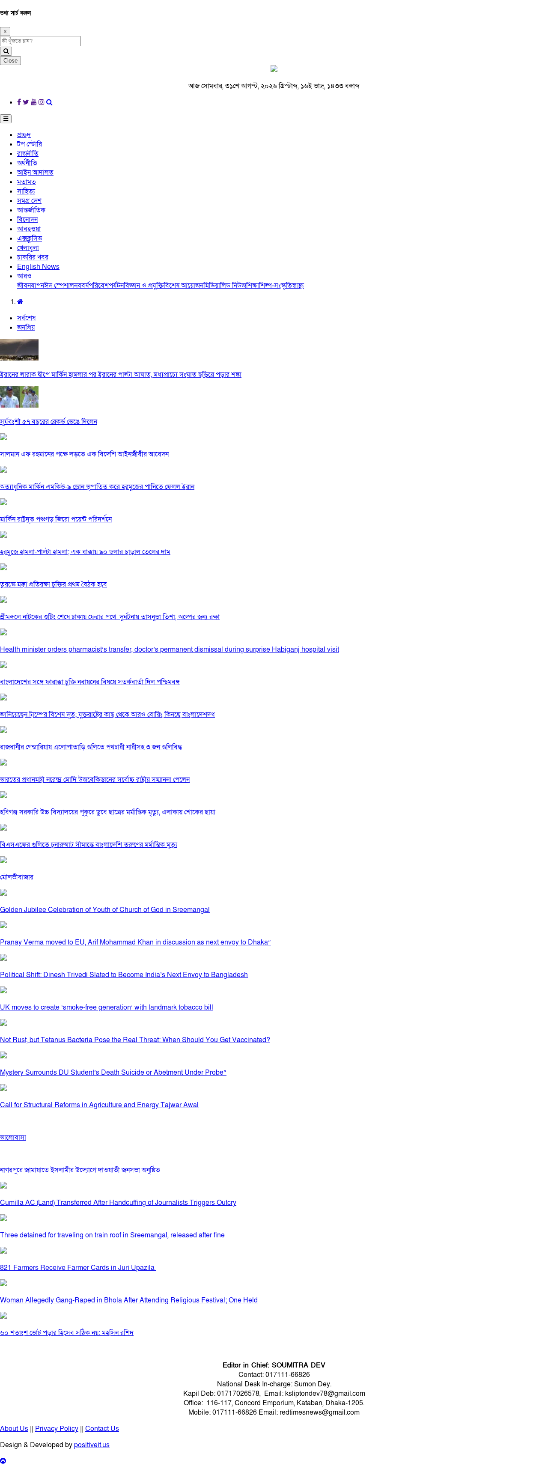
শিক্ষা (252, 285)
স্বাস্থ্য (298, 285)
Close (10, 60)
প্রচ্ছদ (24, 135)
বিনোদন (27, 219)
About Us (14, 1428)
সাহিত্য (26, 191)
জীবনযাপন (30, 285)
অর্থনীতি (27, 163)
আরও (24, 276)
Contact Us (102, 1428)
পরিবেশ (99, 285)
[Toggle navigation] (6, 118)
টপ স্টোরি (29, 144)
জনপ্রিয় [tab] (26, 327)
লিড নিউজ (233, 285)
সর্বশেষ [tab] (26, 318)
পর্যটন (116, 285)
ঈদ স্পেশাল (59, 285)
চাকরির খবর (32, 257)
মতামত (26, 182)
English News (38, 266)
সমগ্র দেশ (29, 201)
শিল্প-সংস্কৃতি (275, 285)
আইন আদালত (35, 172)
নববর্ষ (81, 285)
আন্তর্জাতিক (31, 210)
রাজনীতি (28, 153)
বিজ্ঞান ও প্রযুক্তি (144, 285)
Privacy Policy (56, 1428)
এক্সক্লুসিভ (29, 238)
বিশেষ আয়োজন (183, 285)
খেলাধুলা (28, 248)
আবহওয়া (29, 229)
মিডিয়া (211, 285)
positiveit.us (92, 1445)
